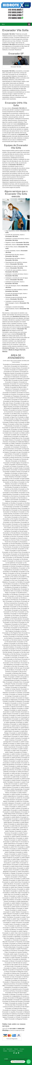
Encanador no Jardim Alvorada (11, 712)
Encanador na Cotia (8, 977)
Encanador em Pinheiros (9, 394)
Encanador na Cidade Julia (11, 434)
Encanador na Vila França (10, 556)
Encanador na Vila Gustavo (19, 542)
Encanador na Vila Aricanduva (18, 498)
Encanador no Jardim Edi (21, 775)
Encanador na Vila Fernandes (18, 550)
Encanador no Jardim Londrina (18, 806)
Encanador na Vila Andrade (10, 492)
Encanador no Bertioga (9, 994)
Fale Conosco (20, 1050)
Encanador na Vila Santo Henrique (18, 649)
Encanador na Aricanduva (20, 420)
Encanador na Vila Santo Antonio (11, 645)
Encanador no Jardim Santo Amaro (19, 880)
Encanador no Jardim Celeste (19, 749)
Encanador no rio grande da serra (12, 989)
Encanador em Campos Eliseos (12, 368)
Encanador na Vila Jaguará (18, 575)
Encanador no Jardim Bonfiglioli (18, 733)
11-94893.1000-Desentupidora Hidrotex (18, 1059)
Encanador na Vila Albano (10, 482)
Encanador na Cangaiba (20, 426)
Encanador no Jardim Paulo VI (11, 842)
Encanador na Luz (9, 456)
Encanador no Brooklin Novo (14, 682)
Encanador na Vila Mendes (10, 571)
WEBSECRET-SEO (9, 1060)
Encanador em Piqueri (23, 394)
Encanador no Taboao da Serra (11, 982)
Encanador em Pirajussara (12, 396)
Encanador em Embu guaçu (19, 980)
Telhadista (5, 1050)
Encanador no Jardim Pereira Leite (18, 845)
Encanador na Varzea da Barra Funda (18, 480)
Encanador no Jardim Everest (12, 780)
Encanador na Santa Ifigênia (12, 475)
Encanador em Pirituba (20, 752)
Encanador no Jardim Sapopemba (18, 901)
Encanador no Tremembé (12, 940)
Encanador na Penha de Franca (11, 945)
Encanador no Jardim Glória (11, 785)
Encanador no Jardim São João (19, 891)
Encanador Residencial (14, 50)
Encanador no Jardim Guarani (20, 787)
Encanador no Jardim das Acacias (18, 761)
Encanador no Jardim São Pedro (12, 898)
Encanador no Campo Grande (11, 689)
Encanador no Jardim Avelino (11, 726)
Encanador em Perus (23, 392)
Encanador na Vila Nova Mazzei (19, 606)
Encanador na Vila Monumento (18, 592)
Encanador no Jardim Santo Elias (11, 882)
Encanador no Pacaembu (15, 942)
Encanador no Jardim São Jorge (12, 892)
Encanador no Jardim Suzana (18, 910)
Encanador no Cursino (9, 698)
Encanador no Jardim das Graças (18, 766)
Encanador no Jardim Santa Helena (16, 867)
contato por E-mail (19, 1030)
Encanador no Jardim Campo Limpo (18, 743)
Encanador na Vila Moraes (10, 594)
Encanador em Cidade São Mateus (19, 442)
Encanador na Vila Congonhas (20, 524)
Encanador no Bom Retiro (19, 678)
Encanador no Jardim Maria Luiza (19, 815)
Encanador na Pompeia (9, 466)
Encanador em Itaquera (11, 382)
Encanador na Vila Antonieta (21, 494)
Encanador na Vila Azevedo (10, 499)
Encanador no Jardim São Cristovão (13, 887)
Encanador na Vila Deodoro (20, 534)
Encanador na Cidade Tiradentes (11, 443)
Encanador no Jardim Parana (19, 833)
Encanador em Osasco (10, 968)
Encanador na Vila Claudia (10, 519)
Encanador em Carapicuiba (21, 999)
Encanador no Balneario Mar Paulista (15, 673)
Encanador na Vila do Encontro (18, 538)
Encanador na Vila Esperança (20, 547)
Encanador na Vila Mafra (16, 582)
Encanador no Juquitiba (8, 1012)
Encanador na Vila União (21, 664)
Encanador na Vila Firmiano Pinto (11, 552)
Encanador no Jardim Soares (12, 906)
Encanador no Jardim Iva (15, 801)
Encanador (22, 1049)
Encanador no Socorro (22, 873)
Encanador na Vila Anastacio (19, 491)
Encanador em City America (12, 371)
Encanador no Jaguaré (9, 708)
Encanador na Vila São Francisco (11, 650)
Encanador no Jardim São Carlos (19, 885)
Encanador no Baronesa (10, 675)
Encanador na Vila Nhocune (10, 599)
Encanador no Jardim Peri (9, 847)
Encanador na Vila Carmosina (11, 515)
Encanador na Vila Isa (14, 573)
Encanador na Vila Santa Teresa (18, 643)
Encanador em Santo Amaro (19, 399)
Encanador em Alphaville (19, 959)
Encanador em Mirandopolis (11, 385)
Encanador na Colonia (20, 445)
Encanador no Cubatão (14, 1015)
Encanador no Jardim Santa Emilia (12, 866)
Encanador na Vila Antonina (10, 496)
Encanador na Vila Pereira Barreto (12, 619)
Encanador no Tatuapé (9, 873)
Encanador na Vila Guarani (15, 561)
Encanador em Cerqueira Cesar (19, 370)
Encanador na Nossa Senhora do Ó (12, 457)
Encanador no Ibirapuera (15, 701)
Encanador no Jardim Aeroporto (18, 710)
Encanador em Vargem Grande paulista (18, 975)
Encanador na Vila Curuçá (10, 529)
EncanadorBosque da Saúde (12, 680)
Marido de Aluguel (12, 1050)
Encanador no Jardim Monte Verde (17, 824)
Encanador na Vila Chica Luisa (19, 520)
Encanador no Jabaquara (19, 705)
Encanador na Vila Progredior (11, 629)
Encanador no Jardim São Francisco (16, 888)
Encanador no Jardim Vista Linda (11, 933)
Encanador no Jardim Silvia (21, 905)
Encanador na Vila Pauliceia (19, 617)
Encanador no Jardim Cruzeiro (21, 756)
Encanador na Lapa (15, 452)
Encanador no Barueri (8, 961)
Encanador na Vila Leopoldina (18, 578)
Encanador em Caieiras (9, 1010)
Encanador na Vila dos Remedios (11, 543)
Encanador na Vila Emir (15, 545)
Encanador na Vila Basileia (18, 501)
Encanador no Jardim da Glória (12, 757)
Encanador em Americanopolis (11, 364)
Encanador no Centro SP (19, 696)
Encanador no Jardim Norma (19, 828)
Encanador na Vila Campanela (20, 510)
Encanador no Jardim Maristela (20, 819)
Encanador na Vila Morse (15, 596)
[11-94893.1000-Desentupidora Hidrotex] (16, 5)
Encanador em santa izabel (19, 987)
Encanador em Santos (21, 966)
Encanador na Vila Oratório (19, 610)
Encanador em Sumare (15, 410)
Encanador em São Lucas (21, 403)
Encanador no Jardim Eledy (11, 777)
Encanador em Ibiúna (23, 1010)
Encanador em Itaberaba (16, 378)
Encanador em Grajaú (22, 698)
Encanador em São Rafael (20, 406)
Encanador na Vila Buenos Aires (12, 508)
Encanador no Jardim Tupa (12, 919)
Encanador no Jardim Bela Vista (12, 729)
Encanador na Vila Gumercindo (20, 554)
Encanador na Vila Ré (20, 631)
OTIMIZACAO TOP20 (22, 1060)
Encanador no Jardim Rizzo (20, 861)
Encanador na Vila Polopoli (19, 624)
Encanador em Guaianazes (19, 375)
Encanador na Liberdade (20, 454)
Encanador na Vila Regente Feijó (11, 633)
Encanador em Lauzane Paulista (19, 384)
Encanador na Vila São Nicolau (11, 654)
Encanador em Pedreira (19, 391)
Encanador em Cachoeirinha (19, 366)
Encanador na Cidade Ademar (19, 429)
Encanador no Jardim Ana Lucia (12, 717)
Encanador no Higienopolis (10, 699)
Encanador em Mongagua (15, 998)
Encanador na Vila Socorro (18, 656)
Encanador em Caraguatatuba (11, 996)
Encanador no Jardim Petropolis (18, 849)
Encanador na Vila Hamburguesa (19, 564)
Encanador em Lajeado (14, 935)
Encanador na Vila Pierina (10, 622)
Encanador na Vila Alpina (20, 487)
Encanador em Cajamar (11, 978)
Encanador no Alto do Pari (19, 671)
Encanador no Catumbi (15, 694)
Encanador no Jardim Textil (11, 915)
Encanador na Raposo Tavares (12, 471)
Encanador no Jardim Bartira (20, 728)
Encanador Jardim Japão (10, 954)
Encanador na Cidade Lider (20, 436)
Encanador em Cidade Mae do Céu (13, 438)
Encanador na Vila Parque (11, 615)
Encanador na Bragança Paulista (18, 1019)
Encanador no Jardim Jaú (22, 803)
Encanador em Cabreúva (10, 1014)
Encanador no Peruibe (22, 994)
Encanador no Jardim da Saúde (11, 763)
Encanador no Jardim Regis (12, 859)
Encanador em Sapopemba (11, 408)
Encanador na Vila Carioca (20, 513)
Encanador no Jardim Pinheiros (11, 850)
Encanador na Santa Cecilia (19, 473)
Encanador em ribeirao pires (11, 973)
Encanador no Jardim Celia (11, 750)
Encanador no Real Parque (18, 877)
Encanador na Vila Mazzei (10, 512)
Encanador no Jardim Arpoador (11, 957)
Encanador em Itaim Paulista (20, 380)
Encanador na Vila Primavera (19, 628)
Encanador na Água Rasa (15, 419)
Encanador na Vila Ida (9, 566)
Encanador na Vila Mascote (18, 484)
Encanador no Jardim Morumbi (11, 826)
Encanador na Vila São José (21, 652)
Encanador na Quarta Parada (14, 468)
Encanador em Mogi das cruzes (18, 971)
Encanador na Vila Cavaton (19, 517)
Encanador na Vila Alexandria (11, 485)
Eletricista (16, 1049)
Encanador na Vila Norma (13, 601)
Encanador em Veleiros (20, 412)
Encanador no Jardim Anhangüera (12, 721)
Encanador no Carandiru (15, 692)
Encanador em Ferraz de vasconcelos (15, 992)
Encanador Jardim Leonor (9, 805)
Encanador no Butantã (14, 685)
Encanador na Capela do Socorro (11, 428)
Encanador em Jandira (16, 1003)
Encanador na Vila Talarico (19, 661)
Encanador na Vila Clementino (11, 522)
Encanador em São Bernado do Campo (16, 963)
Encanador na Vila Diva (9, 536)
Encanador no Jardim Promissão (12, 856)
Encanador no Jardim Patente (11, 836)
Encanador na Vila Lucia (10, 580)
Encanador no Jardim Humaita (11, 794)
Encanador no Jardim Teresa (21, 913)
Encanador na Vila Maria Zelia (11, 413)
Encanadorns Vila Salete (20, 638)
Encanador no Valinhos (21, 977)
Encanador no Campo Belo (18, 687)
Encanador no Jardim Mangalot (19, 810)
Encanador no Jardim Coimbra (11, 754)
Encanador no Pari (8, 878)
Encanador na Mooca (21, 456)
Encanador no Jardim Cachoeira (12, 738)
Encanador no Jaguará (9, 706)
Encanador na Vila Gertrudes (14, 557)
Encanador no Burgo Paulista (19, 956)
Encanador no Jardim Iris (15, 798)
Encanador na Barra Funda (10, 422)
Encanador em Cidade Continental (12, 431)
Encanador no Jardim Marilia (12, 817)
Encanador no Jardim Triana (22, 917)
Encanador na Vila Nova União (11, 608)
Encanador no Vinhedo (14, 1017)
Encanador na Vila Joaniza (10, 577)
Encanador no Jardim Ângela (20, 719)
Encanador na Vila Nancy (19, 598)
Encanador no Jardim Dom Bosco (18, 771)
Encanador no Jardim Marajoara (12, 812)
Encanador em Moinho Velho (18, 387)
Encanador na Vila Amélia (10, 489)
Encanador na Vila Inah (22, 566)
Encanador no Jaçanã (22, 706)
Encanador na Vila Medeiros (10, 568)
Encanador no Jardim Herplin (18, 792)
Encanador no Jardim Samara (20, 864)
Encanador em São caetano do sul (12, 964)
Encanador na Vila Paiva (10, 612)
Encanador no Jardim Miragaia (11, 768)
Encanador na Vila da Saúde (19, 531)
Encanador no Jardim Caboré (20, 736)
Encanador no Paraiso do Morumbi (19, 943)
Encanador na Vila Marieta (18, 461)
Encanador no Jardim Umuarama (13, 922)
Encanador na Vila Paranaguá (19, 613)
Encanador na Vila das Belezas (11, 533)
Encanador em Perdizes (9, 392)
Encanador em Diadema (22, 961)
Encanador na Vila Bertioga (15, 505)
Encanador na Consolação (11, 447)
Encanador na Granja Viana (14, 450)
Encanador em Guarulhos (15, 970)
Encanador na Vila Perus (22, 621)
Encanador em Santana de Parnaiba (12, 1001)
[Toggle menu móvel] (29, 24)
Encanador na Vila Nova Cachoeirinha (16, 602)
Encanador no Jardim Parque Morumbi (15, 835)
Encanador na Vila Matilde (20, 506)
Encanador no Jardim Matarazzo (19, 724)
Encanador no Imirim (16, 703)
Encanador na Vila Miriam (20, 587)
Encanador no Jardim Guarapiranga (12, 789)
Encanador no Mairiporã (23, 1012)
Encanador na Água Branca (19, 415)
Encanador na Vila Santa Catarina (12, 640)
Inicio (4, 1049)
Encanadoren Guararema (14, 985)
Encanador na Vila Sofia (10, 657)
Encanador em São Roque (21, 1006)
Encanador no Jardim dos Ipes (11, 773)
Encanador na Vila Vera (10, 666)
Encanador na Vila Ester (10, 549)
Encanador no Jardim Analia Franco (19, 715)
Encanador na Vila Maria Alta (20, 584)
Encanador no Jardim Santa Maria (19, 871)
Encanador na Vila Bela (9, 503)
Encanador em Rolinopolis (15, 398)
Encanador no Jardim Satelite (11, 903)
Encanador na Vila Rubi (15, 636)
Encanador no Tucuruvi (21, 938)
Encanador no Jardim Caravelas (12, 745)
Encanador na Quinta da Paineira (20, 470)
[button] (28, 1061)
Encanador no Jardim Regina (21, 857)
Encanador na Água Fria (10, 417)
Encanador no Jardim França (19, 784)
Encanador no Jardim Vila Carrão (17, 926)
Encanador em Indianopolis (11, 377)
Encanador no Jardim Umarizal (21, 921)
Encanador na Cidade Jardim (21, 433)
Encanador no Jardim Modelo (12, 821)
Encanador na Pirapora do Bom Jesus (15, 1008)
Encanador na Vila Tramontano (11, 663)
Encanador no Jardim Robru (11, 863)
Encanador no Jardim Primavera (18, 854)
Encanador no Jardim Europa (21, 778)
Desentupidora (9, 1049)
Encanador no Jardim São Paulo (18, 896)
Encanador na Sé (7, 478)
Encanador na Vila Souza (14, 659)
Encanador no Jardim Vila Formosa (12, 928)
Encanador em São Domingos (11, 401)
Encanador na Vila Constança (11, 526)
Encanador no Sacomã (10, 875)
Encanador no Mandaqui (13, 936)
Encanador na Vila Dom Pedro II (12, 540)
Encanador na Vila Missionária (11, 589)
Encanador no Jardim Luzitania (11, 808)
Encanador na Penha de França (18, 464)
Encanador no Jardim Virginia (18, 931)
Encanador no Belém (14, 677)
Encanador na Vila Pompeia (10, 626)
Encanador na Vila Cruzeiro (20, 528)
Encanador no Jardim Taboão (12, 912)
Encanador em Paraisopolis (11, 389)
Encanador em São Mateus (10, 405)
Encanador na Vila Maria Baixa (11, 585)
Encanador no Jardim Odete (11, 829)
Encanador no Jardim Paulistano (18, 840)
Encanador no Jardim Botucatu (11, 734)
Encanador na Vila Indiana (20, 570)
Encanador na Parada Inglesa (11, 463)
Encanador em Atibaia (22, 991)
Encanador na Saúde (21, 477)
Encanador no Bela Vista (15, 424)
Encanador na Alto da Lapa (14, 668)
